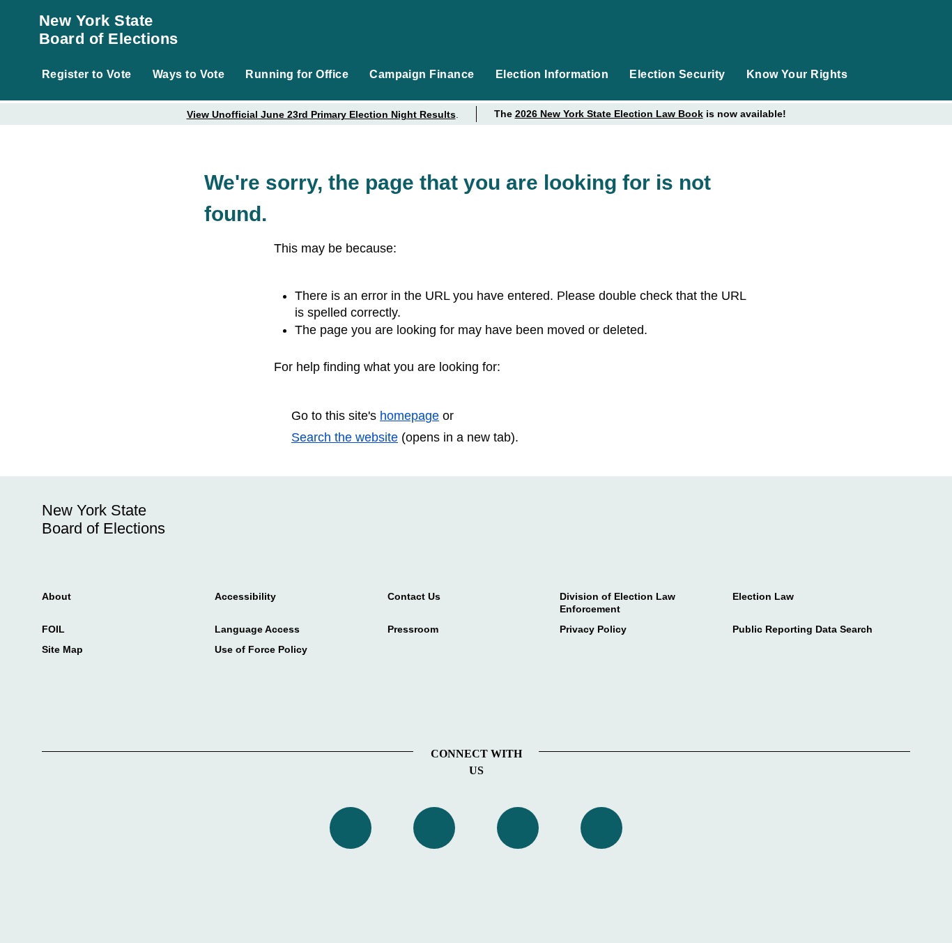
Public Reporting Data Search (802, 629)
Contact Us (413, 596)
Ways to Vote (189, 74)
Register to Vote (87, 74)
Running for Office (296, 74)
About (56, 596)
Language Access (257, 629)
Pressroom (412, 629)
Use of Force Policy (261, 649)
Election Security (677, 74)
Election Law (763, 596)
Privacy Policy (593, 629)
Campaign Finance (422, 74)
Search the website (344, 437)
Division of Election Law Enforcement (617, 602)
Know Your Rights (797, 74)
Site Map (62, 649)
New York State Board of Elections (108, 29)
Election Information (552, 74)
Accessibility (245, 596)
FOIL (53, 629)
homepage (409, 416)
